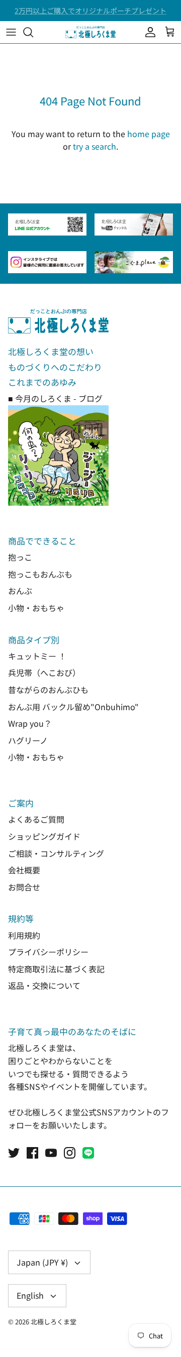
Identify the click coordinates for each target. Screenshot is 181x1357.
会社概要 (24, 870)
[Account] (148, 32)
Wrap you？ (30, 723)
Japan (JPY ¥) (42, 1262)
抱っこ (20, 557)
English (30, 1295)
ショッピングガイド (44, 836)
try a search (94, 146)
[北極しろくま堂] (90, 32)
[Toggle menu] (11, 32)
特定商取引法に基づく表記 (56, 969)
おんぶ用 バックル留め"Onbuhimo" (73, 707)
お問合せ (24, 887)
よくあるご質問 (36, 819)
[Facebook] (32, 1153)
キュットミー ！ (37, 656)
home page (148, 134)
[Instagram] (69, 1153)
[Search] (33, 32)
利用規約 (24, 935)
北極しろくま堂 (53, 1321)
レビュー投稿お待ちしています (90, 15)
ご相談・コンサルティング (56, 853)
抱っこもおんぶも (40, 574)
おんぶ (20, 591)
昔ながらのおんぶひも (48, 690)
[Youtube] (51, 1153)
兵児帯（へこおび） (44, 672)
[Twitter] (14, 1153)
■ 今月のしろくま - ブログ (55, 398)
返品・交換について (44, 985)
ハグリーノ (28, 740)
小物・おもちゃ (36, 608)
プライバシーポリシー (48, 952)
